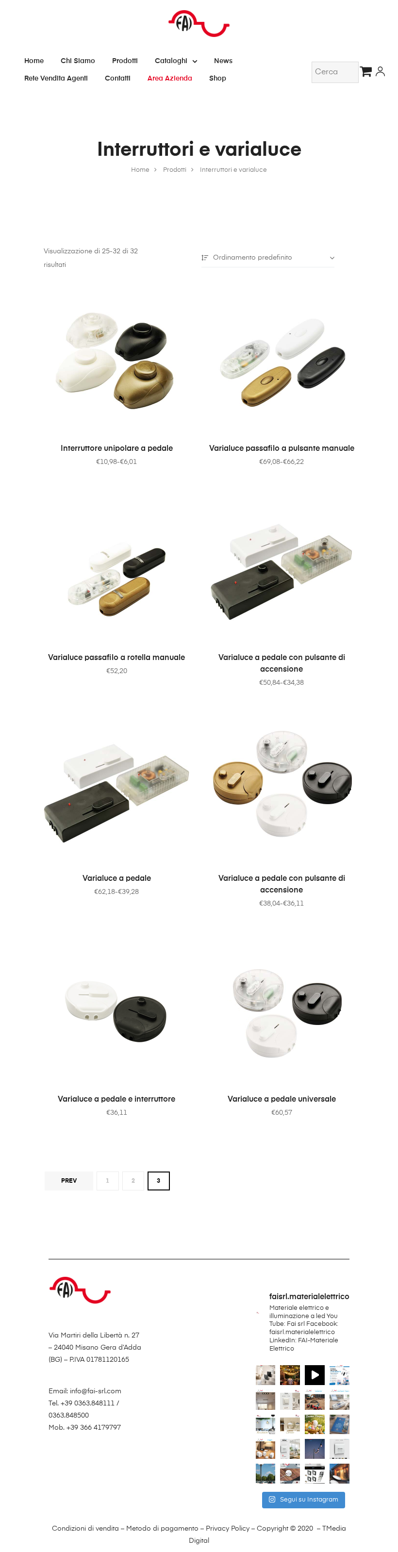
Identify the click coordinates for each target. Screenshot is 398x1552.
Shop (217, 78)
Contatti (118, 78)
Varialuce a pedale (117, 879)
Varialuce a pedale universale (282, 1100)
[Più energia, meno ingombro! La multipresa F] (290, 1474)
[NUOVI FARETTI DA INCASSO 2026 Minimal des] (266, 1400)
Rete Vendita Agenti (56, 78)
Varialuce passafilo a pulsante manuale (281, 449)
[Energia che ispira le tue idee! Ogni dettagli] (339, 1375)
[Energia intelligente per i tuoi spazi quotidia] (339, 1400)
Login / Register (380, 73)
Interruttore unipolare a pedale (117, 449)
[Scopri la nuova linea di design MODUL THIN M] (266, 1375)
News (223, 61)
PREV (69, 1181)
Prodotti (125, 61)
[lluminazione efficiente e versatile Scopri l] (339, 1474)
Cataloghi (171, 61)
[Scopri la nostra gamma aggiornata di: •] (339, 1425)
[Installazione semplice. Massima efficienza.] (315, 1375)
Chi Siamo (78, 61)
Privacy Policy (227, 1528)
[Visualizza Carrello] (368, 71)
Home (34, 61)
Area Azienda (170, 78)
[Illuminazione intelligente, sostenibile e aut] (266, 1474)
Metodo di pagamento (162, 1528)
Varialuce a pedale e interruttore (116, 1100)
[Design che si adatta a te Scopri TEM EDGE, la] (290, 1449)
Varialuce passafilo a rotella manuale (116, 658)
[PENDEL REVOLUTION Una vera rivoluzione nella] (266, 1425)
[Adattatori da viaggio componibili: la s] (266, 1449)
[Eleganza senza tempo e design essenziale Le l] (290, 1425)
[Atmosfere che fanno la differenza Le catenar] (315, 1449)
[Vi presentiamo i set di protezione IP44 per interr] (315, 1474)
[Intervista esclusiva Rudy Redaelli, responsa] (339, 1449)
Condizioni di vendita (85, 1528)
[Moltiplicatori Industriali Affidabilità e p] (315, 1400)
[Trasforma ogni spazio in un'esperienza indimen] (290, 1375)
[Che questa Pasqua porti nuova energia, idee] (315, 1425)
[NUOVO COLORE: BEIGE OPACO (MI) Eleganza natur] (290, 1400)
